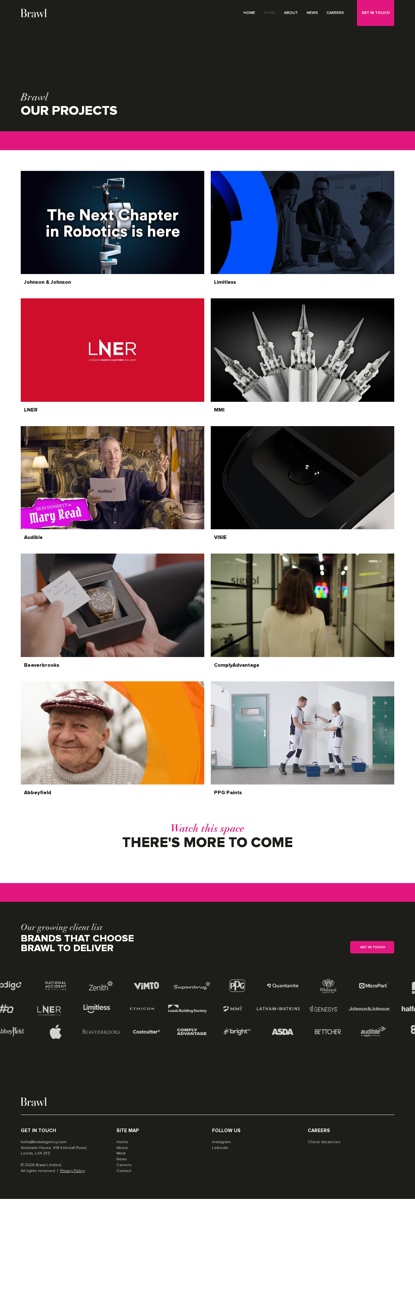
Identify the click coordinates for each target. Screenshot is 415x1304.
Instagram (221, 1141)
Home (122, 1141)
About (122, 1147)
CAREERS (319, 1131)
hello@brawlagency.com (43, 1141)
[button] (372, 947)
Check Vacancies (324, 1141)
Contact (123, 1170)
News (121, 1159)
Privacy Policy (72, 1170)
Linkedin (220, 1147)
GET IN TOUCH (376, 12)
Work (121, 1153)
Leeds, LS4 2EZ (35, 1153)
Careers (124, 1164)
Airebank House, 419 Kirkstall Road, (54, 1147)
